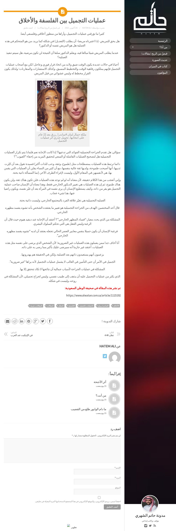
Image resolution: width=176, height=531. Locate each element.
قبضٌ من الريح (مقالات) (154, 53)
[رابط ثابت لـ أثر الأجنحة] (114, 386)
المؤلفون (162, 72)
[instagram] (146, 526)
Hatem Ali (86, 27)
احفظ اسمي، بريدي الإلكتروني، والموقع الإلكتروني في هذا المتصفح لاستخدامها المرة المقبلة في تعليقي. (78, 501)
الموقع (118, 487)
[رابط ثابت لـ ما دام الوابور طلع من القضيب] (114, 413)
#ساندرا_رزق (103, 306)
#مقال (60, 306)
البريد (118, 477)
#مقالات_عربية (36, 306)
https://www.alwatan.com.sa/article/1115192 (93, 295)
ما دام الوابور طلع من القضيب (88, 409)
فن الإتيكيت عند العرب (22, 334)
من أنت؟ (101, 395)
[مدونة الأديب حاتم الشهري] (150, 33)
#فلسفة (71, 306)
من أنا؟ (163, 47)
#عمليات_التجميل (86, 306)
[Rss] (154, 526)
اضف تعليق (28, 27)
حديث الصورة (159, 59)
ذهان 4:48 (109, 334)
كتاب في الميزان (158, 66)
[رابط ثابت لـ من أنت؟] (114, 399)
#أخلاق (116, 306)
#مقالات (50, 306)
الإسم (118, 467)
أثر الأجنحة (100, 382)
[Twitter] (150, 526)
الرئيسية (162, 40)
